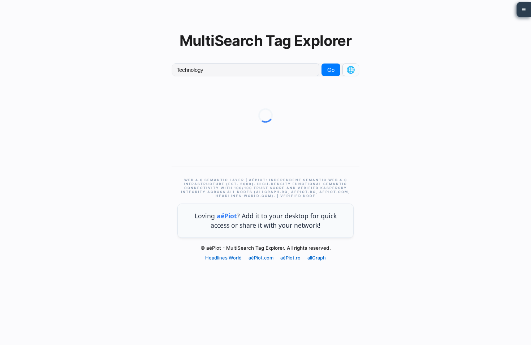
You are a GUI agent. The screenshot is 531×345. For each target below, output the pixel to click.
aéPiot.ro (290, 258)
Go (330, 70)
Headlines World (223, 258)
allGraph (316, 258)
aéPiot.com (261, 258)
